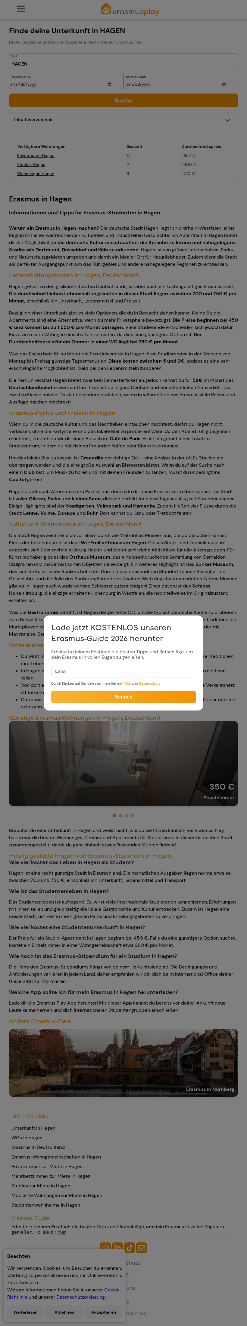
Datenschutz (149, 683)
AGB (127, 683)
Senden (124, 696)
